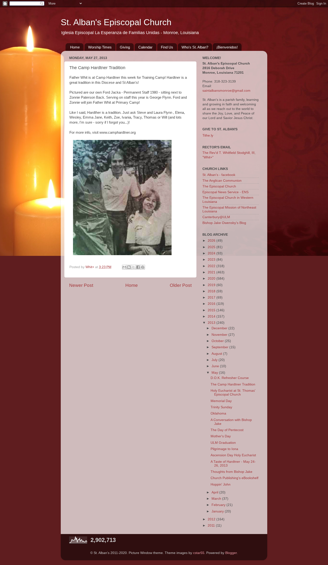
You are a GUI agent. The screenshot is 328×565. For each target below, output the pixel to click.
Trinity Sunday (221, 407)
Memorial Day (221, 401)
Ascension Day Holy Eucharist (233, 455)
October (218, 341)
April (215, 492)
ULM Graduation (223, 443)
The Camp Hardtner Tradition (233, 384)
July (215, 360)
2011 (212, 525)
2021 (212, 272)
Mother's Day (221, 436)
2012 (212, 519)
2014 (212, 316)
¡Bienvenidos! (227, 47)
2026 (212, 240)
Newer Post (81, 285)
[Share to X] (133, 267)
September (220, 347)
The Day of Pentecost (227, 430)
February (219, 505)
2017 (212, 297)
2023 (212, 259)
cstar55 (198, 553)
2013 (212, 323)
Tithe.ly (207, 135)
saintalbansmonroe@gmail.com (226, 90)
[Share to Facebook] (138, 267)
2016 (212, 304)
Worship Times (100, 47)
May (215, 372)
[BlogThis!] (129, 267)
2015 (212, 310)
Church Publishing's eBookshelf (234, 478)
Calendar (145, 47)
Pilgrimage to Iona (224, 449)
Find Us (167, 47)
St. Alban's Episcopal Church (116, 22)
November (220, 335)
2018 (212, 291)
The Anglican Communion (222, 180)
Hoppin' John (221, 484)
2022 (212, 266)
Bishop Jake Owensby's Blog (224, 223)
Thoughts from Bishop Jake (231, 472)
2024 (212, 253)
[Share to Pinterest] (142, 267)
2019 (212, 285)
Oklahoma (218, 413)
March (217, 498)
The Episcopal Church (219, 186)
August (217, 353)
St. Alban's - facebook (218, 175)
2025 (212, 247)
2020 (212, 278)
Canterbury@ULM (216, 217)
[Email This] (124, 267)
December (220, 328)
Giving (125, 47)
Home (75, 47)
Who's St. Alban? (195, 47)
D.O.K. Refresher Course (230, 378)
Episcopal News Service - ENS (225, 192)
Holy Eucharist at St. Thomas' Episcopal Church (233, 392)
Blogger (231, 553)
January (218, 511)
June (216, 366)
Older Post (181, 285)
